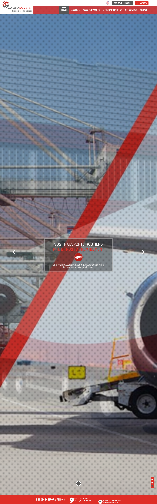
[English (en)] (107, 2)
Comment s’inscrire (122, 3)
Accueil (64, 10)
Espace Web (142, 3)
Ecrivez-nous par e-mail (112, 502)
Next (143, 252)
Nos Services (131, 10)
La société (75, 10)
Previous (14, 252)
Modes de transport (92, 10)
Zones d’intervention (112, 10)
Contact (143, 10)
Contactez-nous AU (80, 501)
